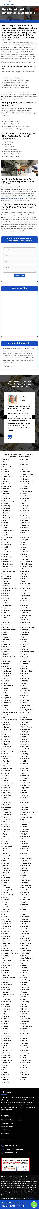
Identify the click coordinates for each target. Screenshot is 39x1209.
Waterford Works (8, 994)
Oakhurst (24, 664)
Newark (23, 914)
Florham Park (25, 596)
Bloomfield (25, 1075)
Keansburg (6, 506)
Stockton (6, 763)
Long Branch (25, 678)
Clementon (25, 510)
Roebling (5, 775)
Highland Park (7, 562)
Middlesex (6, 637)
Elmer (4, 885)
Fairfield (24, 1072)
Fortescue (6, 880)
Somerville (6, 593)
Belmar (23, 707)
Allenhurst (24, 715)
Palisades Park (26, 758)
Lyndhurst (24, 963)
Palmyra (5, 1045)
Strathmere (6, 919)
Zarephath (6, 569)
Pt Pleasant (6, 474)
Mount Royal (7, 1055)
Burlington (25, 520)
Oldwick (5, 620)
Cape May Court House (10, 953)
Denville (23, 642)
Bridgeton (6, 904)
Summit (24, 617)
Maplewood (25, 1011)
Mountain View (8, 486)
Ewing (5, 527)
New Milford (25, 768)
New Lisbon (6, 1048)
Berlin (23, 535)
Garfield (24, 1038)
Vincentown (7, 997)
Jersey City (25, 892)
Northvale (24, 766)
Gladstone (24, 591)
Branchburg (6, 552)
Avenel (23, 1079)
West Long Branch (27, 651)
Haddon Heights (26, 481)
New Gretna (6, 938)
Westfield (24, 926)
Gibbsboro (24, 501)
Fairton (5, 883)
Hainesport (25, 479)
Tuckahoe (6, 917)
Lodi (22, 773)
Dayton (5, 690)
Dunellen (5, 688)
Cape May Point (8, 951)
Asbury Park (25, 712)
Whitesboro (6, 912)
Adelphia (24, 717)
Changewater (25, 644)
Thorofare (6, 999)
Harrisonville (25, 472)
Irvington (24, 907)
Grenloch (24, 486)
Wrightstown (7, 756)
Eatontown (25, 695)
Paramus (24, 756)
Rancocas (6, 1026)
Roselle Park (25, 900)
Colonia (24, 972)
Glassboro (24, 496)
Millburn (24, 1009)
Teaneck (24, 739)
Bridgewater (7, 698)
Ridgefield (24, 751)
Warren (23, 985)
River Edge (24, 746)
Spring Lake (25, 656)
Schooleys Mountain (28, 627)
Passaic (24, 992)
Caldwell (24, 1067)
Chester (24, 600)
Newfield (5, 853)
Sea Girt (5, 717)
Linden (23, 1016)
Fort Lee (24, 1041)
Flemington (6, 678)
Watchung (24, 968)
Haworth (24, 780)
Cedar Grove (25, 1062)
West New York (26, 921)
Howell (23, 686)
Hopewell (6, 805)
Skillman (5, 766)
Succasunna (25, 625)
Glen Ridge (24, 1033)
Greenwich (6, 875)
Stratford (6, 1004)
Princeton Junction (9, 783)
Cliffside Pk (6, 542)
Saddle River (25, 846)
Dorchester (6, 887)
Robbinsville (7, 746)
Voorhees (24, 464)
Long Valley (25, 634)
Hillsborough (7, 639)
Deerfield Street (8, 895)
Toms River (6, 715)
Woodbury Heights (9, 977)
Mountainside (26, 924)
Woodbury (6, 980)
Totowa (24, 824)
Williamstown (7, 985)
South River (6, 586)
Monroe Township (9, 656)
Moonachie (8, 21)
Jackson (5, 800)
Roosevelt (6, 773)
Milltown (5, 632)
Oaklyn (5, 968)
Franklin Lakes (26, 880)
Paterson (24, 831)
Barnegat (24, 540)
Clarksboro (25, 513)
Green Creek (7, 943)
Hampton (6, 666)
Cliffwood (24, 703)
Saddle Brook (25, 741)
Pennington (6, 790)
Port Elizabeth (7, 846)
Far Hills (24, 598)
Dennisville (6, 948)
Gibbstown (25, 498)
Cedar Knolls (7, 545)
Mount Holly (7, 1058)
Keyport (5, 503)
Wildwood (6, 909)
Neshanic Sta (7, 484)
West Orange (25, 997)
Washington (25, 620)
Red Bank (24, 724)
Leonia (23, 814)
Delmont (5, 892)
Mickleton (6, 1065)
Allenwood (6, 741)
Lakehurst (6, 727)
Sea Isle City (7, 929)
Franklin (5, 523)
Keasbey (5, 654)
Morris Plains (25, 571)
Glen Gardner (7, 668)
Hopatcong (6, 510)
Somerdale (6, 1006)
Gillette (23, 593)
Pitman (5, 1031)
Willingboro (25, 459)
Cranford (24, 1055)
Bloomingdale (26, 887)
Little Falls (25, 870)
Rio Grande (6, 931)
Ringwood (24, 848)
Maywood (24, 810)
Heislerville (6, 873)
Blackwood (25, 527)
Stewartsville (7, 579)
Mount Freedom (26, 564)
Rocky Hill (6, 778)
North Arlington (26, 1026)
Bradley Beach (26, 705)
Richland (5, 841)
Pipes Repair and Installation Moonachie (22, 21)
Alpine (23, 805)
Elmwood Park (26, 885)
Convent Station (27, 566)
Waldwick (24, 844)
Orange (23, 999)
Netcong (5, 481)
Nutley (23, 909)
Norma (5, 848)
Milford (5, 634)
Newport (5, 851)
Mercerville (6, 493)
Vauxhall (24, 929)
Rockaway (6, 472)
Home (2, 21)
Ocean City (6, 936)
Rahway (24, 977)
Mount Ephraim (8, 1060)
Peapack (24, 557)
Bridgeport (25, 525)
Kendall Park (7, 673)
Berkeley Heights (27, 610)
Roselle (23, 902)
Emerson (24, 790)
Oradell (23, 761)
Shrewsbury (25, 722)
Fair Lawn (24, 883)
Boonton (24, 1070)
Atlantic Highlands (9, 557)
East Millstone (7, 537)
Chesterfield (7, 812)
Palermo (5, 479)
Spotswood (6, 583)
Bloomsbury (7, 703)
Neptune (24, 666)
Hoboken (24, 1028)
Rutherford (25, 965)
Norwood (24, 763)
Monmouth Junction (9, 630)
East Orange (25, 1053)
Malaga (5, 865)
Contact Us (5, 1133)
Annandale (6, 710)
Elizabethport (26, 895)
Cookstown (6, 819)
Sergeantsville (7, 768)
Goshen (5, 946)
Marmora (6, 941)
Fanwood (24, 1043)
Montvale (24, 771)
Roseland (24, 970)
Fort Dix (5, 525)
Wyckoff (24, 834)
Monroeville (6, 856)
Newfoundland (26, 863)
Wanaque (24, 841)
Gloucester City (26, 491)
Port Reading (25, 980)
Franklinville (6, 878)
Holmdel (5, 513)
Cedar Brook (25, 518)
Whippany (6, 459)
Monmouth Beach (27, 671)
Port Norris (6, 844)
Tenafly (23, 737)
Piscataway (6, 625)
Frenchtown (7, 671)
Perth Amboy (7, 615)
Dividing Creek (7, 890)
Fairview (24, 1045)
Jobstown (24, 469)
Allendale (24, 890)
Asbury (5, 707)
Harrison (24, 1031)
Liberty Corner (26, 583)
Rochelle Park (25, 744)
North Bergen (25, 1002)
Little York (6, 649)
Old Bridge (6, 622)
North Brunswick (8, 564)
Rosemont (6, 771)
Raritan (5, 603)
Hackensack (25, 822)
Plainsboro (6, 788)
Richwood (6, 1024)
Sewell (5, 1011)
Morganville (25, 668)
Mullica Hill (6, 1053)
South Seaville (7, 924)
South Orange (26, 943)
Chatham (24, 603)
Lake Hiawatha (26, 1019)
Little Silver (25, 681)
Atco (23, 542)
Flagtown (6, 681)
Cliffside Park (26, 1060)
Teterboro (24, 807)
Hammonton (25, 476)
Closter (23, 800)
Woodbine (6, 907)
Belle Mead (6, 829)
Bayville (5, 739)
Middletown (6, 491)
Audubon (6, 970)
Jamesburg (6, 508)
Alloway (24, 547)
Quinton (5, 1028)
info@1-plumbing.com (14, 1149)
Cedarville (6, 900)
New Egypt (6, 793)
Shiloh (5, 836)
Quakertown (7, 605)
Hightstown (7, 807)
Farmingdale (25, 690)
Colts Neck (25, 700)
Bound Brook (7, 700)
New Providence (26, 562)
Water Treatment (7, 1123)
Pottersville (25, 552)
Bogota (24, 819)
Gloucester (6, 520)
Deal (22, 698)
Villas (4, 914)
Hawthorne (25, 829)
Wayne (23, 839)
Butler (5, 549)
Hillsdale (24, 778)
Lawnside (24, 462)
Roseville (6, 469)
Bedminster (25, 613)
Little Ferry (25, 775)
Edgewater (25, 1050)
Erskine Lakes (7, 530)
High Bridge (6, 661)
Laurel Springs (7, 498)
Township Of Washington (25, 731)
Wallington (25, 989)
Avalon (5, 958)
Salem (5, 1014)
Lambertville (7, 795)
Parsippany (25, 994)
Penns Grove (7, 1036)
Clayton (5, 897)
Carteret (24, 1065)
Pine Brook (25, 987)
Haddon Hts (7, 518)
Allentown (6, 831)
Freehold (24, 688)
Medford (5, 1067)
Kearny (23, 1024)
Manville (5, 647)
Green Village (25, 588)
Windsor (5, 758)
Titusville (6, 761)
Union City (24, 931)
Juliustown (25, 467)
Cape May (6, 955)
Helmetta (6, 664)
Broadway (6, 695)
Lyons (23, 581)
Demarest (24, 795)
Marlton (5, 1072)
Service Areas (6, 1130)
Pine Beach (6, 722)
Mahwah (24, 868)
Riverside (6, 1021)
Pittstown (6, 608)
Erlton (5, 532)
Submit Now (19, 276)
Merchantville (7, 963)
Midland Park (25, 865)
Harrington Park (26, 783)
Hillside (23, 897)
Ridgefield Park (26, 749)
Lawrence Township (9, 749)
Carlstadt (24, 960)
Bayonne (24, 1077)
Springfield (25, 938)
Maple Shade (7, 1075)
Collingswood (7, 965)
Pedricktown (7, 1041)
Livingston (25, 1014)
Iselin (4, 659)
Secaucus (24, 919)
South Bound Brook (9, 588)
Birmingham (25, 530)
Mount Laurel (7, 1070)
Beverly (23, 532)
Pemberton (6, 1038)
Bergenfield (25, 802)
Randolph (24, 630)
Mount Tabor (25, 622)
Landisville (6, 870)
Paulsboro (6, 1043)
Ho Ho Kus (25, 873)
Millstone (6, 489)
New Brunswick (8, 566)
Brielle (5, 732)
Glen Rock (24, 851)
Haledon (24, 827)
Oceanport (25, 659)
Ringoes (5, 780)
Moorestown (7, 1062)
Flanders (24, 639)
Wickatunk (24, 649)
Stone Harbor (7, 921)
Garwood (24, 1036)
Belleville (24, 912)
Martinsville (6, 644)
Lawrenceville (7, 496)
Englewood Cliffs (27, 785)
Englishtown (25, 693)
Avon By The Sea (27, 710)
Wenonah (6, 992)
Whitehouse (7, 574)
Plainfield (24, 982)
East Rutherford (26, 958)
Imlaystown (6, 802)
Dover (4, 540)
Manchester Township (10, 712)
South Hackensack (27, 812)
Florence (5, 810)
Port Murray (25, 632)
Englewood (25, 788)
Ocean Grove (25, 661)
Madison (24, 579)
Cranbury (6, 817)
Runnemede (6, 1016)
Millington (24, 574)
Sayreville (6, 598)
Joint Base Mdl (8, 751)
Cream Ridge (7, 814)
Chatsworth (25, 515)
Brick (4, 734)
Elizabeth (24, 904)
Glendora (24, 493)
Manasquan (6, 724)
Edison (5, 683)
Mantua (5, 1077)
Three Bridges (7, 576)
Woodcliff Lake (26, 727)
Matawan (24, 673)
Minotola (6, 858)
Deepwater (24, 506)
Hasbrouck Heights (27, 817)
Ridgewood (25, 853)
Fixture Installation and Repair (11, 1120)
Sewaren (24, 948)
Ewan (23, 503)
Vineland (5, 834)
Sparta (5, 464)
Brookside (24, 605)
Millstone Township (9, 822)
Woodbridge (25, 917)
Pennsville (6, 1033)
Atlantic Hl (6, 554)
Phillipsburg (7, 610)
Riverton (5, 1019)
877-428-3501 (11, 1146)
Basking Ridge (26, 615)
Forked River (7, 729)
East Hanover (25, 586)
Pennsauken (7, 960)
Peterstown (6, 476)
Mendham (24, 576)
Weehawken (25, 934)
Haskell (23, 878)
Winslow (5, 982)
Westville (6, 987)
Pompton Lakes (26, 858)
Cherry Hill (24, 545)
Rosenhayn (6, 839)
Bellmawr (24, 489)
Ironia (23, 637)
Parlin (4, 617)
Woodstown (7, 975)
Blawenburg (6, 827)
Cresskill (24, 797)
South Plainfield (26, 941)
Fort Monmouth (26, 720)
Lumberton (6, 1082)
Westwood (25, 734)
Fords (5, 613)
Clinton (5, 693)
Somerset (6, 596)
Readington (6, 600)
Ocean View (6, 934)
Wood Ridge (25, 953)
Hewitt (23, 875)
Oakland (24, 861)
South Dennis (7, 926)
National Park (7, 1050)
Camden (5, 972)
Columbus (24, 508)
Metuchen (6, 642)
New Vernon (25, 559)
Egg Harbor (6, 535)
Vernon (5, 462)
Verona (23, 1004)
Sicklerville (6, 1009)
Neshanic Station (8, 627)
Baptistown (6, 705)
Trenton (5, 754)
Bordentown (7, 824)
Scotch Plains (26, 951)
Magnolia (6, 1079)
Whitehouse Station (9, 571)
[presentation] (5, 417)
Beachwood (6, 737)
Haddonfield (25, 484)
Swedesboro (7, 1002)
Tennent (24, 654)
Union (23, 936)
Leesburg (6, 868)
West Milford (25, 836)
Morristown (25, 569)
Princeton (6, 785)
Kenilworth (25, 1021)
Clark (23, 975)
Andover (5, 559)
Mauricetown (7, 863)
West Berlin (6, 989)
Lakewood (6, 744)
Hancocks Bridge (27, 474)
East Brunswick (8, 686)
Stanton (5, 581)
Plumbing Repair (6, 1127)
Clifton (23, 1058)
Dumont (24, 793)
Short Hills (25, 946)
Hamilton (6, 515)
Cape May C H (7, 547)
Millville (5, 861)
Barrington (25, 537)
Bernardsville (25, 608)
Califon (23, 647)
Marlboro (24, 676)
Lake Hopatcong (8, 501)
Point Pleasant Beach (10, 720)
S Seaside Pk (7, 467)
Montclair (24, 1006)
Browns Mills (25, 523)
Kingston (6, 797)
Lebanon (5, 651)
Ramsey (24, 856)
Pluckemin (24, 554)
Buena (5, 902)
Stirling (23, 549)
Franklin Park (7, 676)
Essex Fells (25, 1048)
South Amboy (7, 591)
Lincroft (24, 683)
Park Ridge (25, 754)
